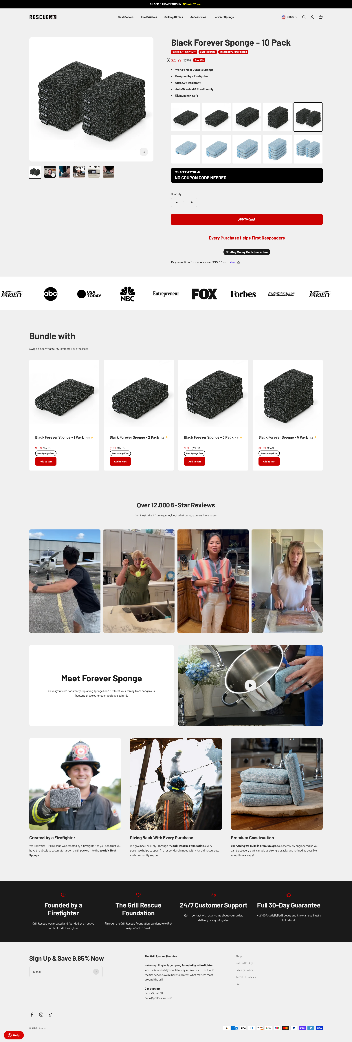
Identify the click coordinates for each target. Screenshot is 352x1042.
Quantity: (176, 194)
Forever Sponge (224, 17)
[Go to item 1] (35, 172)
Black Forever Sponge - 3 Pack (209, 437)
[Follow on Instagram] (41, 1014)
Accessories (198, 17)
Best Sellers (125, 17)
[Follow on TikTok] (50, 1014)
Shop (239, 956)
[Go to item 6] (108, 172)
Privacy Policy (244, 970)
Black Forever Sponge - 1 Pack (59, 437)
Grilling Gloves (173, 17)
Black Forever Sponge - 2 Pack (134, 437)
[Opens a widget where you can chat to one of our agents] (14, 1035)
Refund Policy (244, 963)
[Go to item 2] (50, 172)
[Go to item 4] (79, 172)
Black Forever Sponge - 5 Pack (283, 437)
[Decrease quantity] (176, 202)
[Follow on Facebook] (31, 1014)
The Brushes (149, 17)
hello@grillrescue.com (158, 998)
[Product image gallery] (91, 99)
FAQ (238, 984)
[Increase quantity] (191, 202)
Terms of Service (246, 977)
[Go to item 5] (94, 172)
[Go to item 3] (64, 172)
